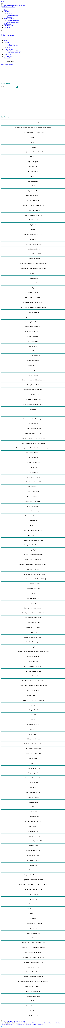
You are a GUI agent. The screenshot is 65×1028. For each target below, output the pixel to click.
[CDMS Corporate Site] (8, 7)
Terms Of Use (48, 1023)
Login (2, 1)
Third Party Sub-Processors (23, 1025)
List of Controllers (38, 1025)
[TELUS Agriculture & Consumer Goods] (13, 5)
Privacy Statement (37, 1023)
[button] (17, 87)
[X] (1, 1026)
